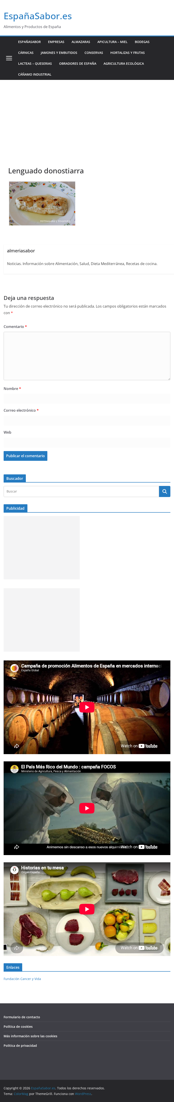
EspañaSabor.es (38, 16)
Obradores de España (77, 63)
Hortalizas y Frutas (127, 52)
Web (7, 432)
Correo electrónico (21, 410)
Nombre (12, 388)
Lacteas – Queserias (35, 63)
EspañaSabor (29, 42)
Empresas (56, 42)
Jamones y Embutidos (59, 52)
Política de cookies (18, 1026)
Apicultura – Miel (112, 42)
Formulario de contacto (22, 1017)
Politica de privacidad (20, 1045)
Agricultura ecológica (124, 63)
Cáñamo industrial (34, 74)
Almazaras (81, 42)
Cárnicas (26, 52)
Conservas (94, 52)
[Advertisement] (87, 114)
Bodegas (142, 42)
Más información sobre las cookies (30, 1036)
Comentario (15, 326)
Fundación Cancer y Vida (22, 979)
